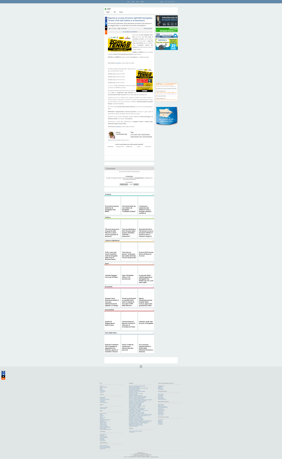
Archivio (101, 414)
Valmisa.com (160, 388)
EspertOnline (102, 401)
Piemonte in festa (161, 410)
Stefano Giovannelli (135, 136)
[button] (161, 1)
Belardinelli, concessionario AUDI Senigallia (136, 401)
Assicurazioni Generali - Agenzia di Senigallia (137, 391)
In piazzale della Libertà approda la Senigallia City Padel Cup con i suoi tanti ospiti (146, 279)
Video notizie (102, 439)
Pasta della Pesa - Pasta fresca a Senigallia (136, 413)
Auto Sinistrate (160, 419)
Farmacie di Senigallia (104, 426)
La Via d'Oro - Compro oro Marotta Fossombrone (138, 400)
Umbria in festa (160, 413)
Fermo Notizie (160, 397)
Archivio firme (102, 420)
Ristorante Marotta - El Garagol (134, 407)
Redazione (102, 415)
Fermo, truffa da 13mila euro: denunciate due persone (127, 347)
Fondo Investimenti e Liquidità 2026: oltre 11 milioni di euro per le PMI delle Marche (129, 302)
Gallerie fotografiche (103, 436)
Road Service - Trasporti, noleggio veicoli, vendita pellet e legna (140, 420)
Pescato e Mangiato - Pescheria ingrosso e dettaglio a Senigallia (140, 414)
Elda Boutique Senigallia (133, 426)
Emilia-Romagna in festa (162, 406)
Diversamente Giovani (104, 407)
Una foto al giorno (103, 434)
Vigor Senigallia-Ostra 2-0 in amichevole (128, 277)
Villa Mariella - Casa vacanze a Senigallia (136, 418)
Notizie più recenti (103, 413)
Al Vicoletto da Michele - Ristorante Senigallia (137, 408)
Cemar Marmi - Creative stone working (136, 393)
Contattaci (101, 418)
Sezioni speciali (102, 440)
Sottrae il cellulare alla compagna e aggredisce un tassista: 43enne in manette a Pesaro (111, 348)
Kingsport (159, 420)
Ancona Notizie (160, 395)
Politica (101, 388)
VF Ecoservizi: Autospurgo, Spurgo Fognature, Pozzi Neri (139, 421)
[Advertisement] (167, 60)
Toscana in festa (161, 412)
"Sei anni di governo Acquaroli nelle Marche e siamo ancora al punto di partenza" (112, 232)
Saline (139, 134)
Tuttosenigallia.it (161, 389)
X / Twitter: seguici (103, 425)
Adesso (114, 12)
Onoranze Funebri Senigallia (105, 427)
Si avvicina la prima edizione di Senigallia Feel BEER (112, 208)
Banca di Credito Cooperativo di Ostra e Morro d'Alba (138, 388)
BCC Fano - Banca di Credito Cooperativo (136, 398)
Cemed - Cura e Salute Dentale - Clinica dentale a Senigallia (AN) (140, 399)
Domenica (121, 12)
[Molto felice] (148, 150)
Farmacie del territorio (104, 445)
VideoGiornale (102, 398)
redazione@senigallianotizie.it (105, 419)
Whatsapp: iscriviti (103, 421)
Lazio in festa (160, 408)
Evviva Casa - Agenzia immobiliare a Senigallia (137, 397)
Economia (101, 392)
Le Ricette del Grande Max (104, 399)
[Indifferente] (129, 150)
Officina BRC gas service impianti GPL (136, 416)
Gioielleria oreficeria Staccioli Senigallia (136, 425)
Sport (101, 389)
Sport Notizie (160, 421)
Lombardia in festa (161, 409)
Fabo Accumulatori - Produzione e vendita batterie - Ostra (139, 415)
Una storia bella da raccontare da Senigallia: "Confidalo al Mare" (129, 208)
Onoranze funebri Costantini (134, 389)
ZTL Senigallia (131, 432)
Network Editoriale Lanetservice (105, 429)
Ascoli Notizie (160, 396)
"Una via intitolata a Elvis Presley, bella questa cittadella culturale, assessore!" (129, 232)
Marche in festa (161, 404)
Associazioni (102, 390)
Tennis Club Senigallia (147, 136)
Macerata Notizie (161, 398)
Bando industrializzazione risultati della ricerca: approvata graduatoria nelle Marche (145, 303)
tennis (141, 136)
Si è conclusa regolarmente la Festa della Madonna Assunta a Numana (146, 348)
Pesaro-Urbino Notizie (162, 399)
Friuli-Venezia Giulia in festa (163, 407)
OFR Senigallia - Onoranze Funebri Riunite (136, 412)
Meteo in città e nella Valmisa (105, 446)
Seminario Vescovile (145, 134)
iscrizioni (135, 134)
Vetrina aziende (102, 417)
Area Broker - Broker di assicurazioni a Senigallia (137, 396)
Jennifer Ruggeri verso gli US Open (111, 276)
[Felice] (138, 150)
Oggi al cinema (102, 448)
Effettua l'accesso (123, 184)
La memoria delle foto (103, 402)
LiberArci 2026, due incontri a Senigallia (146, 322)
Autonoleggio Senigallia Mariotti (134, 390)
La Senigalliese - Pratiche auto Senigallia (136, 409)
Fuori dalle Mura (103, 391)
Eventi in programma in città (105, 447)
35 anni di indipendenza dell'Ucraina (110, 323)
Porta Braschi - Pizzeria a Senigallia (135, 417)
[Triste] (120, 150)
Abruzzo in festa (161, 405)
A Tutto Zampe (102, 400)
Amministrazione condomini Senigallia (135, 402)
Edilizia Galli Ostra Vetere (133, 392)
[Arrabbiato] (110, 150)
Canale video (102, 438)
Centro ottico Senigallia (133, 394)
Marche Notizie (160, 394)
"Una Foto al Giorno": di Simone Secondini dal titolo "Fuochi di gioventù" (129, 254)
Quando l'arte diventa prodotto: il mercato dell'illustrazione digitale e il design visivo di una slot (112, 303)
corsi (132, 134)
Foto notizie (102, 435)
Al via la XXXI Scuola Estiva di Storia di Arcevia (146, 254)
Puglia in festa (160, 411)
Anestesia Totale (103, 408)
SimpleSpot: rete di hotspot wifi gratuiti (135, 395)
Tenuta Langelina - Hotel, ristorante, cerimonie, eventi (138, 410)
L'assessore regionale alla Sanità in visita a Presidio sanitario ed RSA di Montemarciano (145, 210)
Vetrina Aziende (148, 28)
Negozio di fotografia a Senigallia (134, 411)
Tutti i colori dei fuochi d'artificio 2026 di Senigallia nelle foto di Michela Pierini (111, 255)
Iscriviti (101, 416)
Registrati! (136, 184)
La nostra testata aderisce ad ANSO (135, 431)
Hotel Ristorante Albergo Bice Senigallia (136, 419)
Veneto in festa (160, 414)
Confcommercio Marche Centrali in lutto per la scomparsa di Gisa (128, 324)
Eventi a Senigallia (103, 428)
